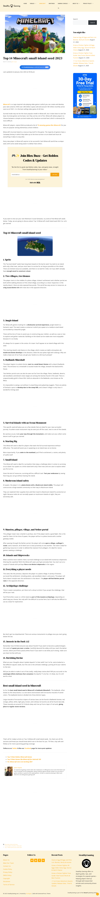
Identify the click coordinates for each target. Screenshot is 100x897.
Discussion (7, 844)
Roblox (32, 3)
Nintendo (52, 3)
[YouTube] (35, 860)
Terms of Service (8, 884)
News (16, 844)
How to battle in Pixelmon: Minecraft (13, 846)
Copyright (6, 878)
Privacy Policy (87, 3)
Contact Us (7, 866)
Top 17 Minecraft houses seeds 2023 (13, 847)
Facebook (28, 748)
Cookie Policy (7, 869)
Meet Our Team (8, 863)
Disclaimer (6, 881)
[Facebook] (39, 860)
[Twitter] (32, 860)
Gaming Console (63, 3)
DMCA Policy (7, 875)
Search (75, 19)
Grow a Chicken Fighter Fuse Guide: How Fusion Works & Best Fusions (84, 55)
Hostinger (28, 893)
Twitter (14, 748)
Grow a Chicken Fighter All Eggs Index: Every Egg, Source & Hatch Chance (84, 47)
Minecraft (42, 3)
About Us (75, 3)
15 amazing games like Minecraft (49, 125)
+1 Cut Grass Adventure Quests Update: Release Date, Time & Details (83, 63)
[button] (58, 8)
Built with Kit (35, 182)
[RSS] (43, 860)
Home (25, 3)
